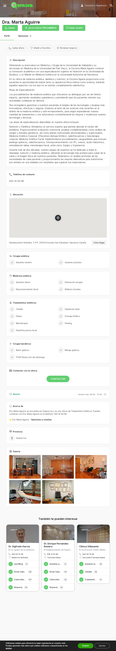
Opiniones (24, 36)
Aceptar (85, 645)
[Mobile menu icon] (5, 5)
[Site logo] (22, 5)
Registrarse (101, 5)
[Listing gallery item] (25, 467)
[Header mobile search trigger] (111, 5)
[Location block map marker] (58, 218)
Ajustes (102, 645)
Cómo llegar (99, 242)
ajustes (9, 648)
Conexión (89, 5)
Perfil (7, 36)
